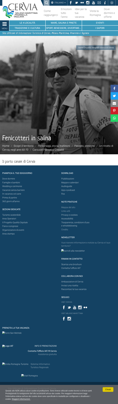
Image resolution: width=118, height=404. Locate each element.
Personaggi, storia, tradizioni (54, 145)
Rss (63, 194)
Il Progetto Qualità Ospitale (15, 222)
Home (5, 145)
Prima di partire (9, 197)
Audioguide (66, 186)
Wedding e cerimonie (12, 186)
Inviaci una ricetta (69, 285)
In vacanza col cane (11, 194)
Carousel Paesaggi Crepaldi (48, 149)
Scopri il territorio (23, 145)
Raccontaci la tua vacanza (74, 289)
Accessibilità (67, 218)
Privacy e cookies (69, 215)
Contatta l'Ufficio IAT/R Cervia (42, 351)
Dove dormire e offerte (109, 13)
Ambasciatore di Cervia (72, 281)
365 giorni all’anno (11, 201)
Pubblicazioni (67, 178)
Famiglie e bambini (11, 182)
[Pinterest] (114, 110)
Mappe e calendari (70, 182)
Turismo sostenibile (11, 215)
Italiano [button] (59, 2)
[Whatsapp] (114, 118)
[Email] (114, 103)
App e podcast (68, 190)
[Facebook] (114, 88)
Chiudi (108, 389)
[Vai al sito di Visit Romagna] (29, 375)
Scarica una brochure (71, 264)
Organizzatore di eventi (13, 230)
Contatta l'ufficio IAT (71, 268)
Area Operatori (9, 218)
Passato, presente (84, 145)
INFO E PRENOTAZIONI (45, 346)
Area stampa (8, 233)
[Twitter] (114, 96)
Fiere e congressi (10, 226)
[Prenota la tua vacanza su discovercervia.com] (12, 333)
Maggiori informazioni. (21, 399)
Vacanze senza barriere (13, 190)
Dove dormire (8, 178)
